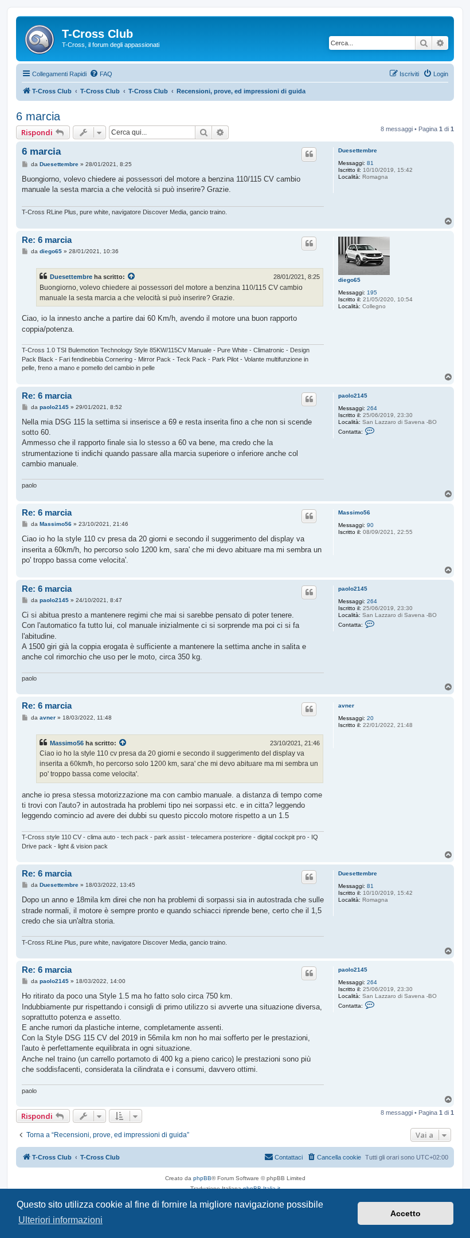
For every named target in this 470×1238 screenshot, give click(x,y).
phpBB (202, 1178)
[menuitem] (100, 74)
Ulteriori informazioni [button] (60, 1220)
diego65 (349, 280)
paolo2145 (352, 395)
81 (370, 163)
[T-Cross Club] (40, 37)
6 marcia (38, 116)
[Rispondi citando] (308, 154)
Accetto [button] (405, 1213)
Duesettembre (357, 150)
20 (370, 718)
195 (372, 292)
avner (346, 705)
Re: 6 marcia (47, 240)
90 (370, 525)
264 (372, 408)
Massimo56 (354, 512)
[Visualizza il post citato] (132, 277)
